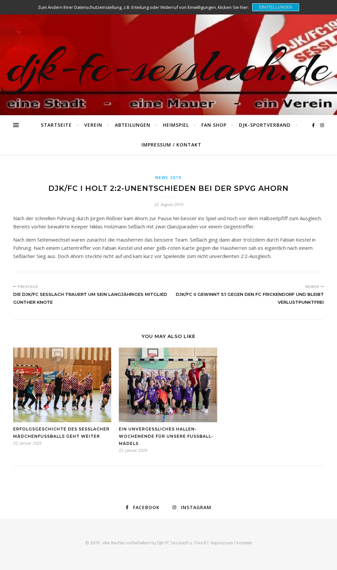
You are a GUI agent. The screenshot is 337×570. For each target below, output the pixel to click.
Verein (93, 125)
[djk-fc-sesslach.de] (168, 57)
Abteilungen (132, 125)
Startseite (56, 125)
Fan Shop (213, 125)
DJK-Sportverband (265, 125)
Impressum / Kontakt (171, 145)
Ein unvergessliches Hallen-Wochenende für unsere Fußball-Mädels (166, 436)
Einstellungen (275, 7)
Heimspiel (176, 125)
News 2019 (168, 177)
